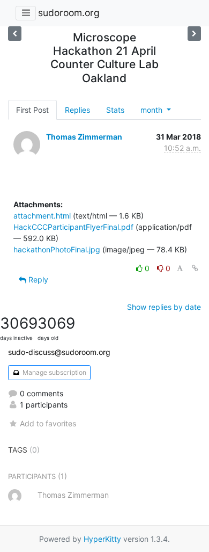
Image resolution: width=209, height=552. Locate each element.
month (152, 109)
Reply (37, 279)
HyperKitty (102, 538)
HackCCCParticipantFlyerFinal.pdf (73, 226)
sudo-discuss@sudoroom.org (59, 352)
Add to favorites (48, 423)
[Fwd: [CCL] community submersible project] (194, 33)
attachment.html (42, 215)
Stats (115, 109)
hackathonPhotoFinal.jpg (56, 249)
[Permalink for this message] (195, 268)
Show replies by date (164, 306)
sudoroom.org (69, 12)
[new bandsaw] (14, 33)
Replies (77, 109)
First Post (32, 109)
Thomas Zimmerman (84, 136)
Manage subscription (53, 372)
